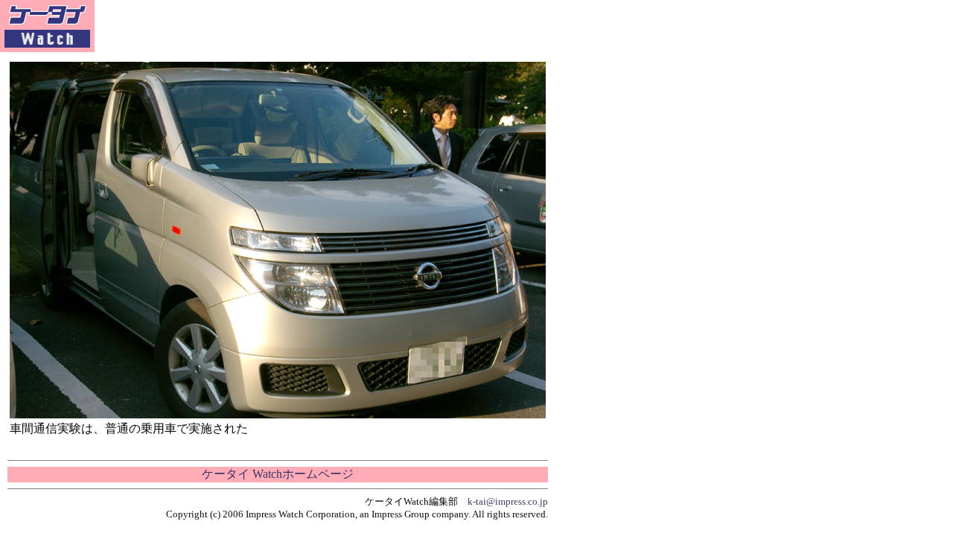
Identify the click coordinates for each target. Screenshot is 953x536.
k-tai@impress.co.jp (508, 501)
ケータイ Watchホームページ (278, 474)
